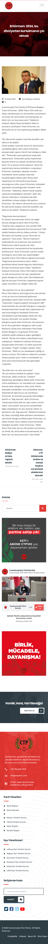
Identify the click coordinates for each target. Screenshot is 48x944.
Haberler (36, 99)
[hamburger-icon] (42, 5)
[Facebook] (11, 909)
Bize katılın (29, 711)
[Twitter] (6, 909)
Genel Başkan (27, 99)
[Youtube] (22, 909)
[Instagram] (17, 909)
